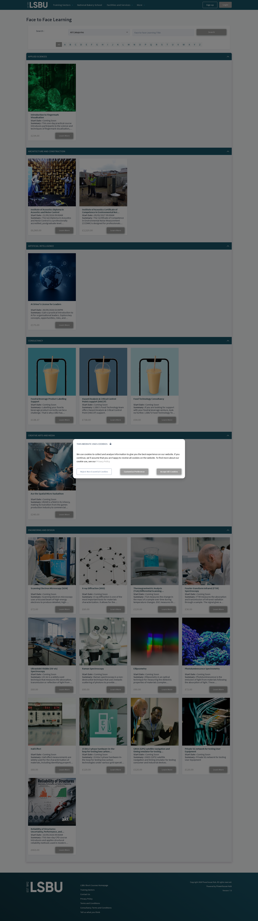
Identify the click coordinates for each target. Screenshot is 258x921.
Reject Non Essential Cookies (94, 471)
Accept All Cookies (169, 471)
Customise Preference (134, 471)
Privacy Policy (103, 461)
